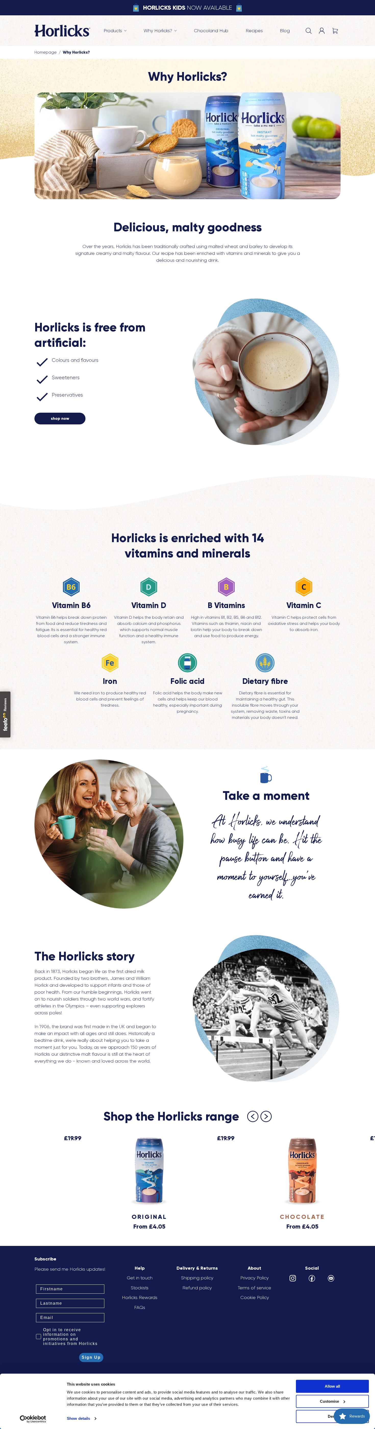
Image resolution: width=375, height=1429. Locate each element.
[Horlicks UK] (62, 31)
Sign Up (91, 1357)
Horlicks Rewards (139, 1297)
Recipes (254, 30)
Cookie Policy (254, 1297)
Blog (285, 30)
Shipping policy (197, 1277)
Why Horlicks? (76, 52)
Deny (332, 1416)
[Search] (308, 30)
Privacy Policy (254, 1277)
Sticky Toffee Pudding (139, 34)
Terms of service (254, 1287)
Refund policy (197, 1287)
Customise (329, 1401)
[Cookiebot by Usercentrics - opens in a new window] (33, 1419)
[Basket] (335, 30)
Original (149, 1216)
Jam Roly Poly (128, 20)
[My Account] (321, 30)
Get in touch (140, 1277)
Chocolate (45, 20)
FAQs (139, 1307)
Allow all (332, 1386)
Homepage (45, 52)
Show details (78, 1418)
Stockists (139, 1287)
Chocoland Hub (211, 30)
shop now (60, 418)
